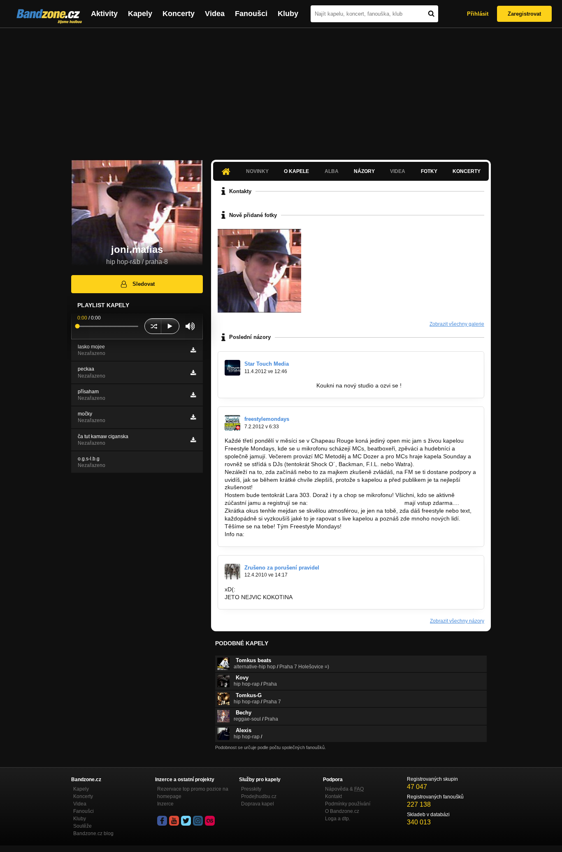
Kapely (140, 13)
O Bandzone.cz (342, 811)
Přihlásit (477, 14)
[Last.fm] (210, 821)
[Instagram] (198, 821)
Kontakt (333, 796)
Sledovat (143, 284)
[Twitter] (186, 821)
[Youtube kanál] (174, 821)
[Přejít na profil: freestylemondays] (232, 423)
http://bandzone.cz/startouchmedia (270, 385)
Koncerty (179, 13)
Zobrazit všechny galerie (457, 324)
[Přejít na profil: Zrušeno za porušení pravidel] (232, 571)
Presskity (251, 789)
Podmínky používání (347, 804)
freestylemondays (266, 419)
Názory (364, 171)
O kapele (296, 171)
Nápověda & (344, 789)
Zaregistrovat (524, 14)
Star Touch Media (266, 364)
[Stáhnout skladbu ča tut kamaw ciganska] (193, 440)
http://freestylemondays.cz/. (280, 534)
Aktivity (104, 13)
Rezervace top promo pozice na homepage (192, 792)
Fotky (429, 171)
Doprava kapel (257, 804)
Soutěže (82, 826)
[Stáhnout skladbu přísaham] (193, 395)
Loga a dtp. (337, 819)
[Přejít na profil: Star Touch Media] (232, 368)
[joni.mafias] (259, 271)
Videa (215, 13)
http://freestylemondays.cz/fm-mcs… (355, 503)
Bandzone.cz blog (93, 833)
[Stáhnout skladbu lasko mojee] (193, 350)
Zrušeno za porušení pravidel (281, 568)
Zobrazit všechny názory (457, 621)
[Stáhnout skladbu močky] (193, 417)
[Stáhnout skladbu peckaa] (193, 373)
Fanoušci (251, 13)
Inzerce (165, 804)
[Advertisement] (281, 89)
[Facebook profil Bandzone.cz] (162, 821)
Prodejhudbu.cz (258, 796)
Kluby (288, 13)
